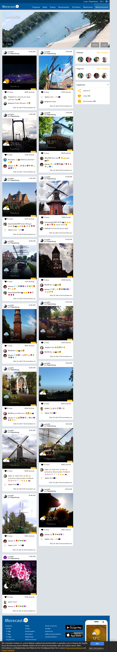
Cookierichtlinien (51, 637)
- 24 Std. (8, 628)
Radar (45, 7)
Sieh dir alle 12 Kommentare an (24, 550)
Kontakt (47, 628)
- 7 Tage (8, 634)
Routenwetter (63, 7)
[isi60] (96, 76)
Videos (53, 7)
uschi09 (10, 52)
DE (101, 1)
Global (95, 45)
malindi (47, 228)
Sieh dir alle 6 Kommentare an (24, 298)
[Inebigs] (104, 76)
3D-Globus (76, 7)
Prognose (36, 7)
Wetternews (88, 7)
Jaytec (10, 230)
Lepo (10, 476)
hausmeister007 (14, 224)
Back (9, 44)
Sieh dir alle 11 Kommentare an (24, 107)
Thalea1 (11, 97)
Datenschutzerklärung (74, 648)
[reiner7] (88, 76)
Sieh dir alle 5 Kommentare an (24, 361)
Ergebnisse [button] (81, 85)
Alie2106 (48, 158)
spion (10, 602)
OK (97, 643)
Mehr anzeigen (103, 52)
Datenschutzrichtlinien (53, 634)
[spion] (104, 59)
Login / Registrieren (91, 1)
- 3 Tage (8, 631)
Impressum (49, 631)
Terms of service (51, 626)
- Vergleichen (10, 639)
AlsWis (47, 408)
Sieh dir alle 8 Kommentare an (24, 489)
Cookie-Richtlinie (8, 650)
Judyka (47, 347)
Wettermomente (101, 7)
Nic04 (10, 350)
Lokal (104, 45)
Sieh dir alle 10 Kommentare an (60, 417)
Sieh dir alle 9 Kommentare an (61, 106)
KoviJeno (11, 159)
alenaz (10, 166)
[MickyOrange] (88, 59)
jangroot (11, 103)
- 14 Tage (8, 637)
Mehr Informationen (96, 648)
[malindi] (96, 59)
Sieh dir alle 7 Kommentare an (24, 172)
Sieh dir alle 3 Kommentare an (61, 356)
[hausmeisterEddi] (80, 59)
